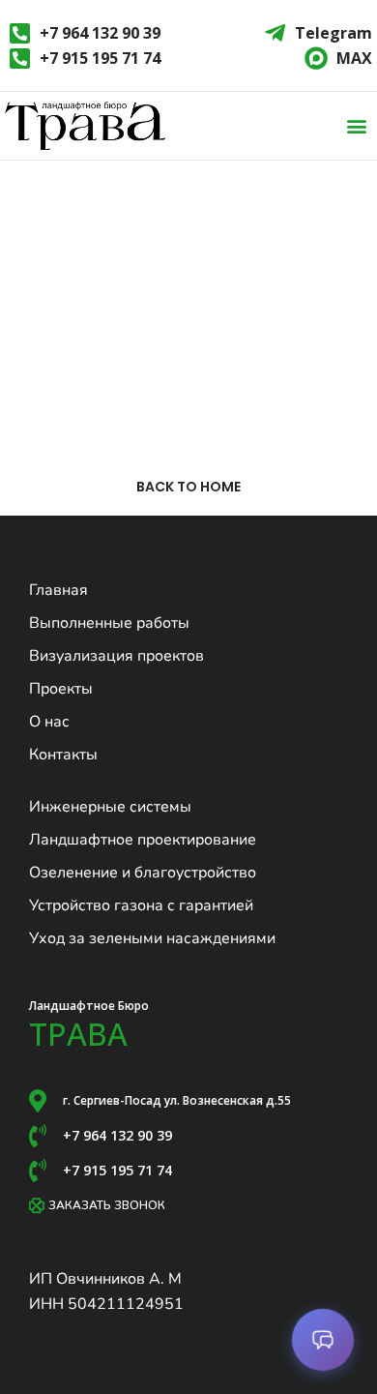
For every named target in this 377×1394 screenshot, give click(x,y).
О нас (49, 721)
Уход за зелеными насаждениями (152, 938)
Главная (58, 590)
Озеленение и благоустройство (142, 872)
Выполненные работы (109, 623)
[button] (356, 126)
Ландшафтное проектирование (142, 839)
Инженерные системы (110, 806)
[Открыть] (323, 1340)
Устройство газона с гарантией (141, 905)
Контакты (63, 754)
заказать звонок (106, 1205)
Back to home (188, 486)
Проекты (61, 688)
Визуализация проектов (116, 656)
